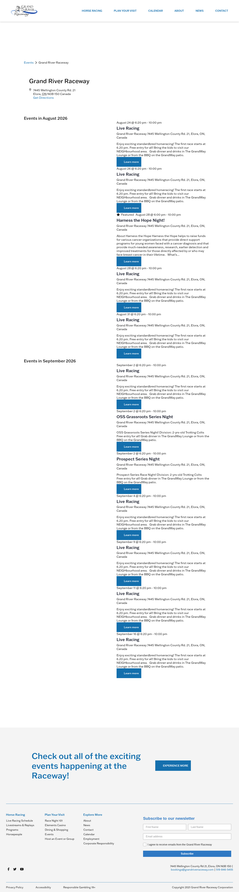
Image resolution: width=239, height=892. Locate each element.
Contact (221, 10)
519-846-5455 (224, 869)
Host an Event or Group (59, 838)
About (179, 10)
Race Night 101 (54, 820)
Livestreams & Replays (20, 825)
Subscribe (187, 853)
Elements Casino (55, 825)
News (200, 10)
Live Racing (128, 128)
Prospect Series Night (138, 458)
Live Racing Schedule (19, 820)
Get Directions (43, 98)
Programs (12, 829)
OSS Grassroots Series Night (145, 416)
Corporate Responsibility (98, 843)
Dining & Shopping (56, 829)
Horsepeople (14, 834)
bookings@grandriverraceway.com (192, 869)
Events (29, 62)
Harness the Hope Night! (141, 220)
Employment (91, 838)
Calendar (155, 10)
